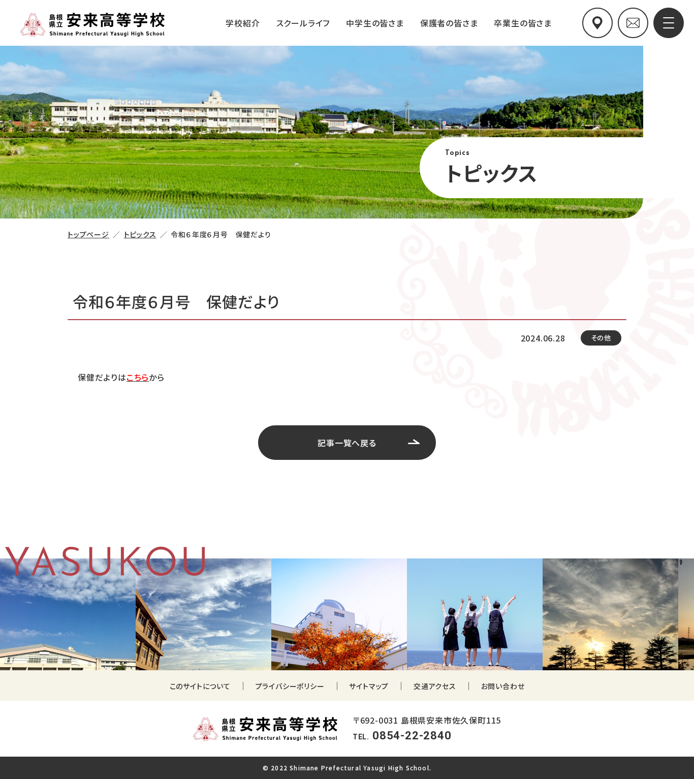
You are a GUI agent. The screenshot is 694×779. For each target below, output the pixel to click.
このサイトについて (200, 686)
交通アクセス (435, 686)
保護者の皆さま (449, 23)
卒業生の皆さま (523, 23)
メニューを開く (669, 22)
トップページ (88, 234)
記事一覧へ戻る (347, 443)
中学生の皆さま (375, 23)
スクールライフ (303, 23)
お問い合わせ (503, 686)
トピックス (140, 234)
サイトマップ (369, 686)
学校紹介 (243, 23)
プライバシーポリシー (290, 686)
